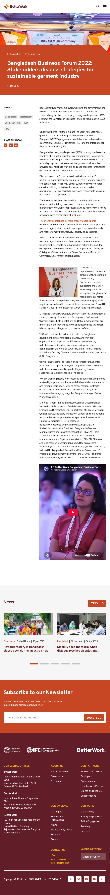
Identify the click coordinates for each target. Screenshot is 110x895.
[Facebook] (71, 879)
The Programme (59, 771)
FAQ (53, 854)
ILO (26, 123)
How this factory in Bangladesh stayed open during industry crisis (26, 649)
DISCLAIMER (35, 879)
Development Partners (92, 786)
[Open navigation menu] (104, 6)
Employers (86, 776)
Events (54, 839)
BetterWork (26, 117)
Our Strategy (87, 811)
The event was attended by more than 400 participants (67, 220)
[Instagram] (94, 879)
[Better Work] (91, 750)
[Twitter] (78, 879)
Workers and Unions (91, 771)
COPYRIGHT (54, 879)
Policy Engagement (91, 821)
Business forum (13, 123)
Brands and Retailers (92, 790)
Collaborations (88, 795)
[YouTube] (86, 879)
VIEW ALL (96, 603)
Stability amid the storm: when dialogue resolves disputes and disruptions (77, 650)
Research (55, 834)
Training (85, 826)
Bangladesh (11, 117)
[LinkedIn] (102, 879)
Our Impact (57, 811)
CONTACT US (58, 849)
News (54, 824)
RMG (7, 129)
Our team (56, 781)
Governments (88, 781)
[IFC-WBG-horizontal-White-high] (43, 750)
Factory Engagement (91, 816)
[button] (34, 663)
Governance (57, 776)
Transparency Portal (61, 829)
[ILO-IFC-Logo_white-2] (12, 750)
